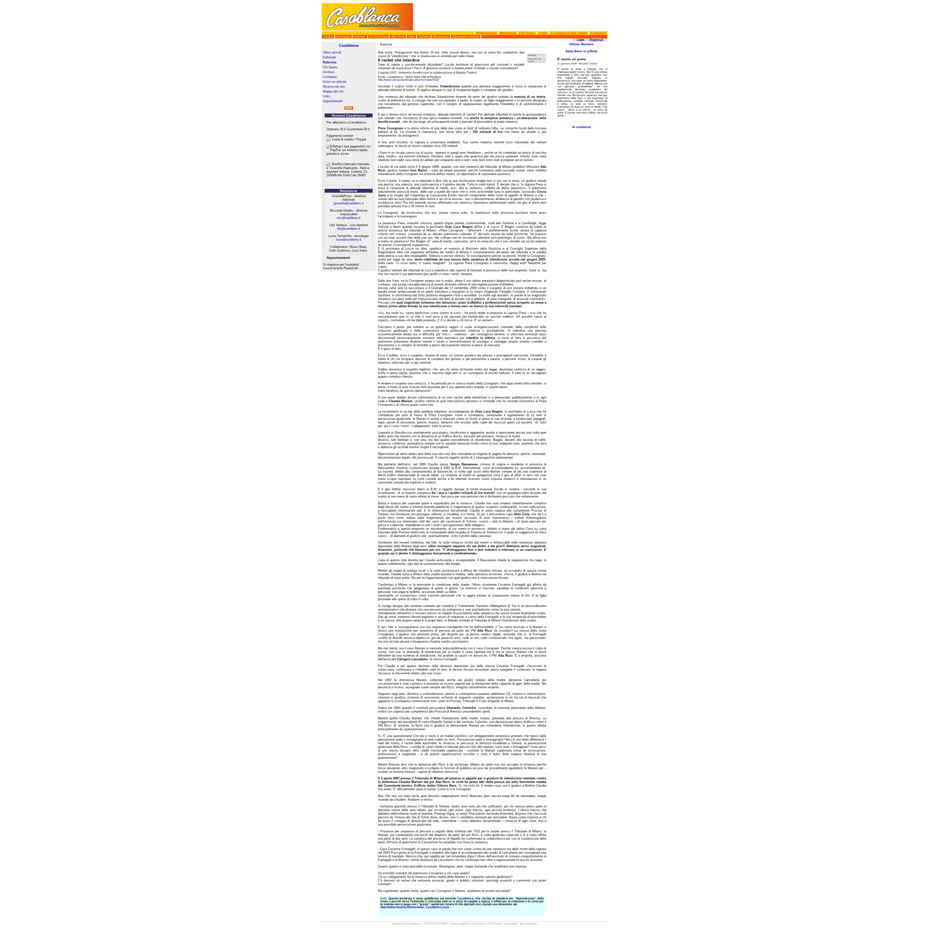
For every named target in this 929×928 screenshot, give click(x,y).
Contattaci (598, 33)
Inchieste (343, 36)
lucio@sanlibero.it (348, 239)
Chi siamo (527, 33)
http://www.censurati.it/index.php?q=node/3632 (408, 79)
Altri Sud (398, 36)
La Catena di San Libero (569, 33)
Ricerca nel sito (334, 86)
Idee (411, 36)
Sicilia (328, 36)
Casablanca (349, 45)
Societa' (360, 36)
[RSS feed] (348, 108)
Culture (423, 36)
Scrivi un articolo (334, 82)
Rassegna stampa (466, 36)
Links (543, 33)
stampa (532, 55)
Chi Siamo (330, 67)
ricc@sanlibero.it (348, 218)
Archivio (328, 72)
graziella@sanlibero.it (349, 203)
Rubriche (330, 62)
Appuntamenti (332, 101)
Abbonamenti (486, 33)
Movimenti (441, 36)
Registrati (596, 39)
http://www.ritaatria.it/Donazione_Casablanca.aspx (415, 907)
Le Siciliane (378, 36)
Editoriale (329, 57)
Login (580, 39)
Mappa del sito (333, 91)
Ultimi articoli (332, 52)
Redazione (508, 33)
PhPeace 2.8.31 (484, 923)
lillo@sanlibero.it (348, 228)
